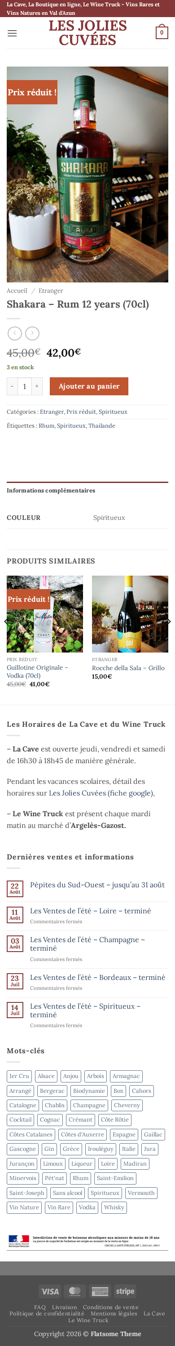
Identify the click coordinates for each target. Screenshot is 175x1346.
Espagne (124, 1134)
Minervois (22, 1178)
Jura (150, 1149)
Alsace (46, 1076)
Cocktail (20, 1119)
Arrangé (20, 1091)
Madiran (135, 1163)
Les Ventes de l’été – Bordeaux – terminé (98, 977)
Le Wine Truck (88, 1320)
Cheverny (127, 1105)
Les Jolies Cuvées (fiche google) (101, 792)
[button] (12, 33)
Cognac (50, 1119)
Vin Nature (24, 1207)
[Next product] (15, 333)
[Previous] (7, 639)
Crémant (80, 1119)
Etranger (51, 290)
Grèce (71, 1149)
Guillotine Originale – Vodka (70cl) (37, 672)
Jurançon (22, 1163)
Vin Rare (59, 1207)
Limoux (53, 1163)
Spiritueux (113, 412)
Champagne (89, 1105)
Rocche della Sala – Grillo (128, 668)
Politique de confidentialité (46, 1313)
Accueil (17, 290)
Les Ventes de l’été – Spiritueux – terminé (85, 1010)
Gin (49, 1149)
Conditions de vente (111, 1307)
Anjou (71, 1076)
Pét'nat (54, 1178)
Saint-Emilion (115, 1178)
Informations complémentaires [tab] (51, 490)
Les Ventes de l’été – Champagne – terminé (87, 943)
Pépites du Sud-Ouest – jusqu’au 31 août (97, 885)
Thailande (101, 425)
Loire (108, 1163)
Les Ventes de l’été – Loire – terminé (90, 911)
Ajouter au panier (89, 385)
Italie (129, 1149)
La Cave (154, 1313)
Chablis (55, 1105)
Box (118, 1091)
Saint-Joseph (26, 1193)
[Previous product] (32, 333)
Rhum (46, 425)
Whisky (114, 1207)
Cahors (141, 1091)
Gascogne (22, 1149)
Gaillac (153, 1134)
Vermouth (141, 1193)
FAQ (40, 1307)
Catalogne (22, 1105)
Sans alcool (67, 1193)
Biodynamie (89, 1091)
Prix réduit (81, 412)
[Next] (167, 639)
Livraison (64, 1307)
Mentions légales (114, 1313)
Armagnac (126, 1076)
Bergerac (52, 1091)
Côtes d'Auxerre (82, 1134)
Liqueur (81, 1163)
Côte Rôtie (115, 1119)
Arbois (95, 1076)
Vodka (87, 1207)
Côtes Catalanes (30, 1134)
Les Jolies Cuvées (87, 32)
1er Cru (19, 1076)
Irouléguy (101, 1149)
